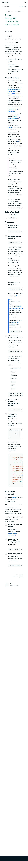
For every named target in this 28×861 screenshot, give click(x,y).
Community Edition (21, 11)
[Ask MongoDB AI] (22, 7)
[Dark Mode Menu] (25, 7)
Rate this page (8, 36)
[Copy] (21, 232)
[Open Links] (25, 2)
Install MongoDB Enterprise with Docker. (14, 109)
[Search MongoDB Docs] (20, 7)
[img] (6, 39)
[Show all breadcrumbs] (13, 11)
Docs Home (8, 11)
